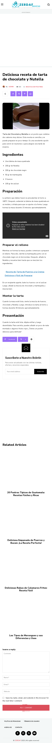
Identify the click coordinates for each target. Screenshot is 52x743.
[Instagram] (23, 733)
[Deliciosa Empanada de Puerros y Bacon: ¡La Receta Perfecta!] (26, 516)
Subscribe (40, 371)
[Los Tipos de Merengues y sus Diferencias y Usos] (26, 612)
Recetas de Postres (34, 87)
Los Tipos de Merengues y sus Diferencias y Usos (26, 637)
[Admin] (4, 87)
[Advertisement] (26, 40)
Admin (11, 86)
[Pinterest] (24, 93)
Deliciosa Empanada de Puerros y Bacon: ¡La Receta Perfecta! (26, 541)
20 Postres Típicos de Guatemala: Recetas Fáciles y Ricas (26, 494)
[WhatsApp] (30, 93)
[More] (31, 339)
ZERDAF (18, 740)
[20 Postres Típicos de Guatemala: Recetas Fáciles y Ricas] (26, 469)
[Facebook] (13, 93)
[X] (18, 93)
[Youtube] (34, 733)
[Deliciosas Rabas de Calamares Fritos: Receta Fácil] (26, 564)
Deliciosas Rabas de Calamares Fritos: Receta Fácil (26, 589)
